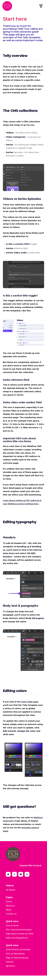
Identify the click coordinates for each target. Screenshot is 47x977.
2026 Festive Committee (18, 949)
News (8, 910)
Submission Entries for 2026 (19, 934)
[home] (7, 6)
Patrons (10, 962)
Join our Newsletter (15, 954)
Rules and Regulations (17, 938)
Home (9, 901)
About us (10, 906)
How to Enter (12, 925)
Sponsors (10, 966)
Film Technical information (19, 930)
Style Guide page (29, 702)
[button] (41, 6)
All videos (10, 890)
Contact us (11, 914)
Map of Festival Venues (17, 958)
